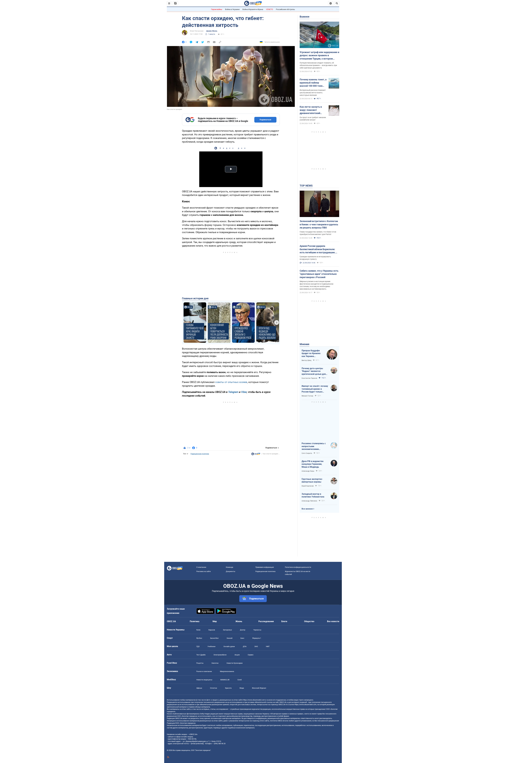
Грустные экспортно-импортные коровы (312, 480)
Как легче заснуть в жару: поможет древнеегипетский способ (311, 110)
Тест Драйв (200, 655)
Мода (242, 688)
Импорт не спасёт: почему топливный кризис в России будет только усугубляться (315, 389)
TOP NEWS (306, 185)
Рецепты (199, 663)
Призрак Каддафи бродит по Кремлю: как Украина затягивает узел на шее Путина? (311, 353)
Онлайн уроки (229, 646)
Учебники (211, 646)
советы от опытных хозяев (231, 382)
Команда (229, 567)
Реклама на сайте (203, 571)
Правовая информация (264, 567)
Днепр (242, 630)
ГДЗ (198, 646)
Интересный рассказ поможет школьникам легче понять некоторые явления (313, 92)
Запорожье (227, 630)
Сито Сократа (307, 453)
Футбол (199, 638)
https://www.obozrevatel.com (254, 700)
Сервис (251, 655)
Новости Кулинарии (235, 663)
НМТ (268, 646)
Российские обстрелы (285, 9)
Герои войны (216, 9)
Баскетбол (214, 638)
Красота (228, 688)
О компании (201, 567)
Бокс (242, 638)
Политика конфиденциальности (298, 567)
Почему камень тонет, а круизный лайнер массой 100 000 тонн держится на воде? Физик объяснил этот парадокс (313, 83)
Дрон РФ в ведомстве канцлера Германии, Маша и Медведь (312, 464)
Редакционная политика (200, 454)
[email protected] (197, 744)
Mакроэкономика (227, 671)
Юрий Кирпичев (308, 486)
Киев (198, 630)
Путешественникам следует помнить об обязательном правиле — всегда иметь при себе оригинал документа (318, 65)
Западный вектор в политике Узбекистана (313, 495)
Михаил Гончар (307, 396)
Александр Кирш (308, 471)
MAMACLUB (224, 680)
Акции (237, 655)
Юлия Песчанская (196, 31)
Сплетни (213, 688)
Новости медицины (204, 680)
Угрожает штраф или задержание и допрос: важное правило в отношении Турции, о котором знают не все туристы (319, 55)
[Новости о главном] (255, 455)
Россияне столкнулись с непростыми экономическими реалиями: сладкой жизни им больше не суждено (315, 446)
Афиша (199, 688)
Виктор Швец (306, 360)
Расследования (266, 621)
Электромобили (220, 655)
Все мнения (307, 509)
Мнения (304, 344)
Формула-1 (256, 638)
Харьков (211, 630)
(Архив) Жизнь (211, 31)
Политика (194, 621)
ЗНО (256, 646)
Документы (230, 571)
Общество (309, 621)
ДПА (244, 646)
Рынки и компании (204, 671)
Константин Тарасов (309, 378)
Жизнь (238, 621)
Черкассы (257, 630)
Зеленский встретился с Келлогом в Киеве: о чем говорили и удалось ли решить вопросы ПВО (319, 224)
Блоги (284, 621)
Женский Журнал (259, 688)
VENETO (269, 9)
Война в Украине (232, 9)
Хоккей (229, 638)
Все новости (333, 621)
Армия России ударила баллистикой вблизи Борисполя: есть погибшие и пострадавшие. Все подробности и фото (317, 249)
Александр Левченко (309, 501)
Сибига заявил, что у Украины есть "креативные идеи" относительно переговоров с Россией (319, 274)
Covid (239, 680)
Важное (304, 16)
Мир (215, 621)
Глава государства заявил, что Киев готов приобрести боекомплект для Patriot (318, 233)
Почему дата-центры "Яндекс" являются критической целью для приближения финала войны (314, 371)
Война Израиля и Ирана (252, 9)
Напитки (214, 663)
